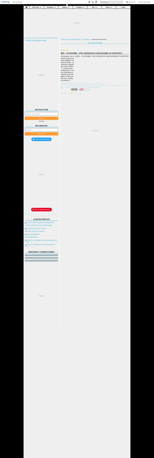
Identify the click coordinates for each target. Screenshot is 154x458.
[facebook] (89, 2)
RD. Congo (35, 7)
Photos (108, 7)
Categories (85, 39)
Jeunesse (64, 7)
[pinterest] (96, 2)
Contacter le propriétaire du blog (35, 40)
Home (26, 6)
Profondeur (50, 7)
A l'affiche (79, 7)
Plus (93, 7)
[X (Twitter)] (92, 2)
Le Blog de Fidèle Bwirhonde (70, 39)
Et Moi (123, 7)
